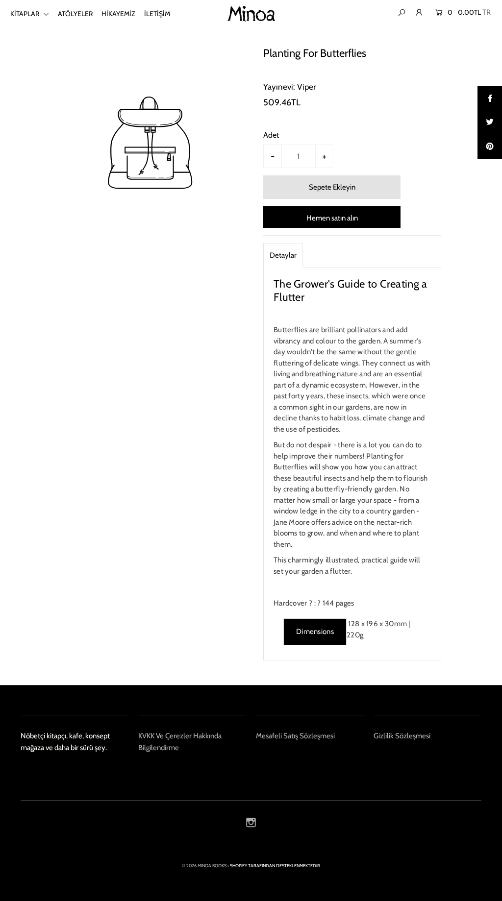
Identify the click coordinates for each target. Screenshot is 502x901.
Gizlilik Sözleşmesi (402, 735)
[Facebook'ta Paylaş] (489, 98)
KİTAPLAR (25, 13)
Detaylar (283, 255)
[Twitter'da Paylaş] (489, 122)
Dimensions (315, 631)
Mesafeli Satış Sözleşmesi (295, 735)
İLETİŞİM (157, 13)
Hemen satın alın (332, 218)
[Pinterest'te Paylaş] (489, 147)
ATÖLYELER (75, 13)
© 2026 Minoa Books (204, 865)
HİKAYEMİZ (118, 13)
